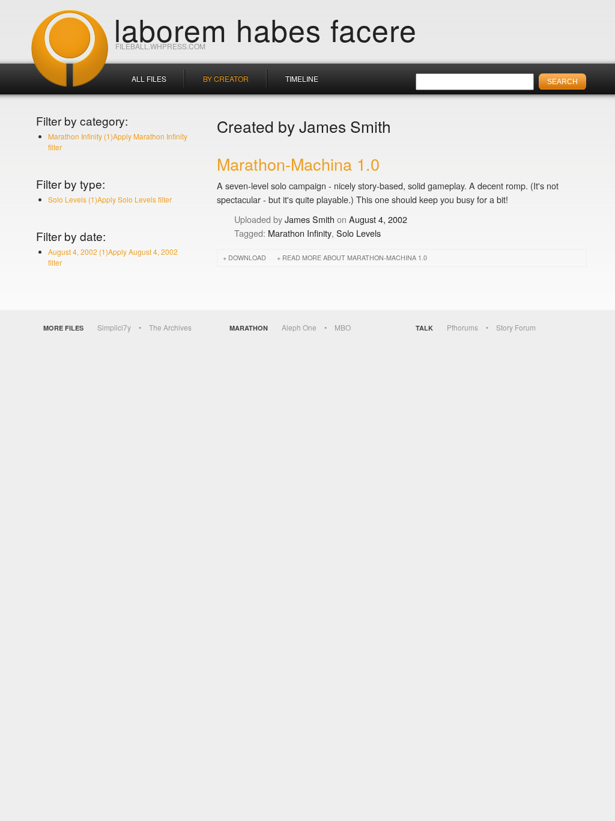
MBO (343, 327)
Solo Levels (358, 233)
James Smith (310, 219)
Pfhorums (462, 327)
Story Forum (516, 327)
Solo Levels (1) (110, 199)
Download (247, 257)
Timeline (301, 78)
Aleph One (299, 327)
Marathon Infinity (300, 233)
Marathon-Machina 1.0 (298, 163)
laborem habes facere (265, 28)
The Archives (170, 327)
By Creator (226, 78)
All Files (149, 78)
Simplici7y (114, 327)
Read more (354, 257)
